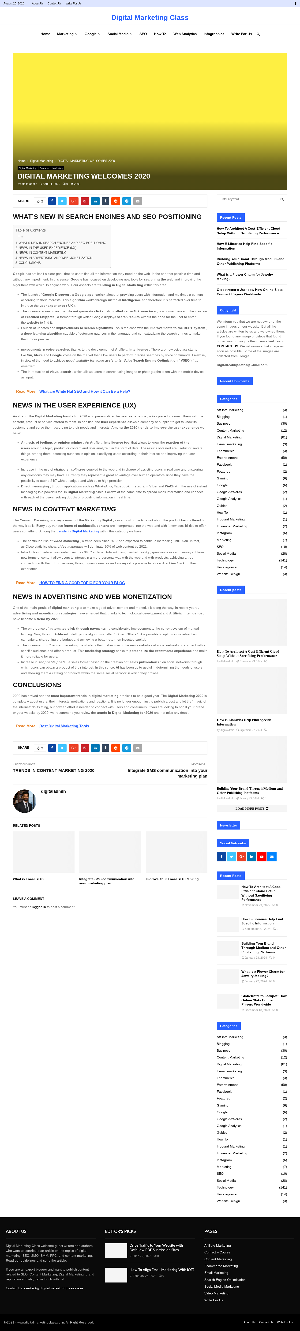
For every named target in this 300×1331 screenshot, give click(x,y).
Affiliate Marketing (230, 410)
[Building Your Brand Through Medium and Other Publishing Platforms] (252, 759)
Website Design (228, 574)
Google (91, 34)
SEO (143, 34)
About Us (38, 3)
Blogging (223, 417)
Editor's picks (120, 1232)
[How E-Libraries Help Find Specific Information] (252, 690)
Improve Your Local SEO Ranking (172, 879)
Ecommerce (226, 451)
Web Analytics (185, 34)
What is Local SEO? (29, 879)
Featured (44, 168)
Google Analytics (229, 499)
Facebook (224, 464)
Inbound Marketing (231, 519)
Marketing (65, 34)
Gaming (223, 478)
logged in (39, 907)
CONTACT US (227, 346)
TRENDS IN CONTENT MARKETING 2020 (53, 770)
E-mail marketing (229, 444)
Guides (222, 506)
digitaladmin (29, 184)
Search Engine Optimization (225, 1280)
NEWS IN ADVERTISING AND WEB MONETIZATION (55, 258)
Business (223, 423)
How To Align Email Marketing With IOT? (162, 1270)
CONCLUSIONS (30, 263)
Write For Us (73, 3)
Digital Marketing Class (150, 17)
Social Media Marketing (221, 1286)
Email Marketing (216, 1273)
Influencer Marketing (232, 526)
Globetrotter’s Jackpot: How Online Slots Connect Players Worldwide (264, 1000)
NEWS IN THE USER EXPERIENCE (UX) (47, 248)
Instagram (224, 533)
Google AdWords (229, 492)
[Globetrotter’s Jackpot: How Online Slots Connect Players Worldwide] (228, 1001)
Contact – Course (217, 1252)
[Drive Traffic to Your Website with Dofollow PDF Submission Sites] (116, 1250)
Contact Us (55, 3)
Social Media (118, 34)
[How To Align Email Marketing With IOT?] (116, 1275)
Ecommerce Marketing (221, 1266)
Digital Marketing (28, 168)
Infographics (214, 34)
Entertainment (227, 458)
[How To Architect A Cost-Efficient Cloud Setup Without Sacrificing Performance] (252, 622)
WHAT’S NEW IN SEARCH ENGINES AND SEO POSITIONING (62, 243)
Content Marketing (230, 430)
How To (160, 34)
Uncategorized (227, 567)
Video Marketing (216, 1293)
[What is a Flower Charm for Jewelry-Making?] (228, 976)
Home (45, 34)
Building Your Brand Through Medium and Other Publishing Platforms (263, 948)
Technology (225, 560)
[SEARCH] (282, 199)
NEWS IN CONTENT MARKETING (43, 252)
